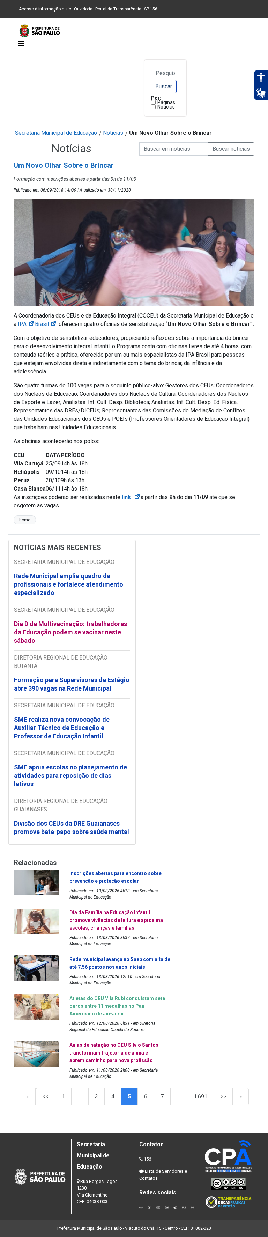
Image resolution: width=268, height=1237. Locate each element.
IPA (26, 324)
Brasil (46, 324)
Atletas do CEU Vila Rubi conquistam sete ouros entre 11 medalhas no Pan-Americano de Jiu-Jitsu (117, 1006)
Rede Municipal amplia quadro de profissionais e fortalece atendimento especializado (68, 584)
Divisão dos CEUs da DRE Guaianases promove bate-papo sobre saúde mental (71, 827)
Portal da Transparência (118, 9)
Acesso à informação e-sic (45, 9)
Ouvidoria (83, 9)
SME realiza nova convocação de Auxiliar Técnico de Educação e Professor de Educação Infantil (62, 728)
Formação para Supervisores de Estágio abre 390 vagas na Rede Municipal (71, 684)
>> (223, 1096)
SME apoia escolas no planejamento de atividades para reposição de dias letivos (70, 775)
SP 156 (150, 9)
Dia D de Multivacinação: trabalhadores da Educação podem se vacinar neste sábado (70, 632)
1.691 (200, 1096)
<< (45, 1096)
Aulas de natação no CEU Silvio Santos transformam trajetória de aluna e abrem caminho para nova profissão (113, 1052)
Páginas (166, 102)
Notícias (166, 107)
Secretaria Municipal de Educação (56, 132)
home (24, 519)
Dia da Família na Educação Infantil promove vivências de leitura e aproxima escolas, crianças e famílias (116, 920)
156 (147, 1159)
